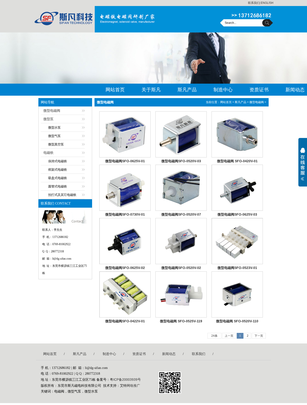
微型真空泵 (56, 144)
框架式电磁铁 (57, 169)
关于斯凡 (151, 89)
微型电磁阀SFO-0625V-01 (125, 161)
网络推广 (133, 385)
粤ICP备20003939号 (125, 379)
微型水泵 (54, 127)
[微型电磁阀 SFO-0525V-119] (181, 294)
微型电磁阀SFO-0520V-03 (181, 161)
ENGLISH (267, 3)
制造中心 (223, 89)
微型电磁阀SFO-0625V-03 (237, 214)
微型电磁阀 (51, 110)
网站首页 (115, 89)
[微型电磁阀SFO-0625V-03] (237, 188)
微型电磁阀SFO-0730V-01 (125, 214)
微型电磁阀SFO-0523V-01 (237, 268)
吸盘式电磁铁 (57, 178)
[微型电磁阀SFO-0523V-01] (237, 241)
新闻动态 (169, 354)
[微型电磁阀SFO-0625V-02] (125, 241)
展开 (302, 167)
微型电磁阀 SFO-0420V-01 (237, 161)
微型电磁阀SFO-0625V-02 (125, 268)
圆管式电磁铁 (57, 186)
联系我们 (254, 3)
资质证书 (259, 89)
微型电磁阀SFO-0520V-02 (181, 268)
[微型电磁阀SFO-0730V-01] (125, 188)
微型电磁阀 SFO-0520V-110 (237, 321)
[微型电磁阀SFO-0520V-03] (181, 134)
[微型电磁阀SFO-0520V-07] (181, 188)
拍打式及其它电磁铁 (62, 195)
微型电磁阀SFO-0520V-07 (181, 214)
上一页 (229, 335)
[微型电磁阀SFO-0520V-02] (181, 241)
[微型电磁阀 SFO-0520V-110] (237, 294)
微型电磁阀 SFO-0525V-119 (181, 321)
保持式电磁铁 (57, 161)
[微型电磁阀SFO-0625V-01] (125, 134)
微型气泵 (54, 136)
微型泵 (48, 119)
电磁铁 (48, 153)
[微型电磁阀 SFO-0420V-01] (237, 134)
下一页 (258, 335)
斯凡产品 (187, 89)
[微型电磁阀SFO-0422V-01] (125, 294)
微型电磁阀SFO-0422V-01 (125, 321)
